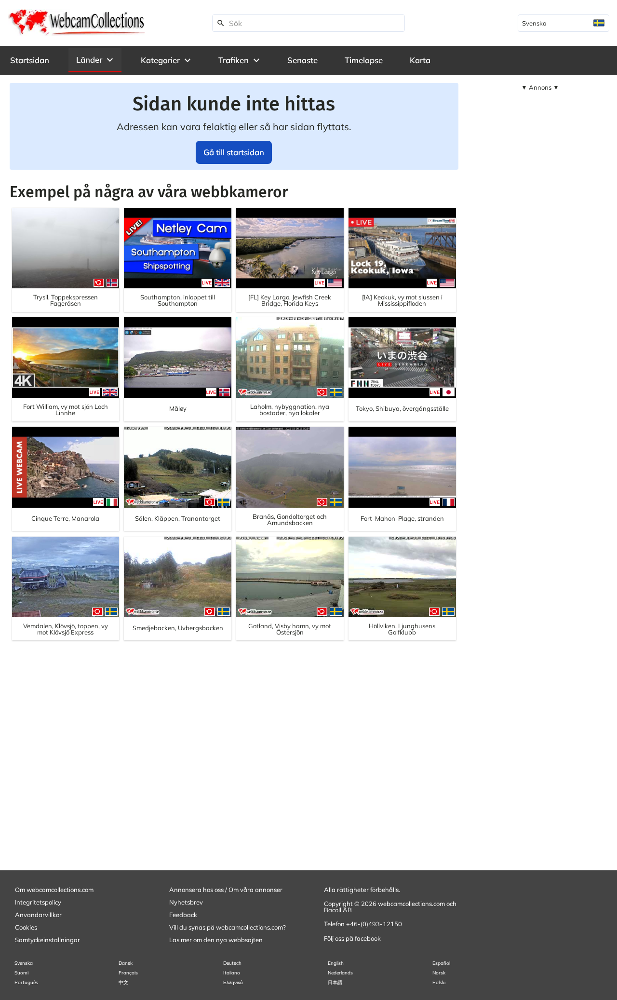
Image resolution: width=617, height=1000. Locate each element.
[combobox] (563, 23)
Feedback (183, 915)
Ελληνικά (233, 982)
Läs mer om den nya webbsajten (216, 940)
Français (128, 973)
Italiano (231, 973)
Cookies (26, 927)
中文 (123, 982)
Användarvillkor (38, 915)
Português (26, 982)
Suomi (21, 973)
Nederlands (340, 973)
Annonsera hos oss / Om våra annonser (225, 889)
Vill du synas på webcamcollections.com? (227, 927)
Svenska (23, 963)
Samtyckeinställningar (47, 940)
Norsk (438, 973)
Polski (438, 982)
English (336, 963)
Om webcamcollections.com (54, 889)
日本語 (335, 982)
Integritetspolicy (38, 902)
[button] (94, 59)
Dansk (126, 963)
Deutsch (232, 963)
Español (441, 963)
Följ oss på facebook (352, 938)
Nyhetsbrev (186, 902)
